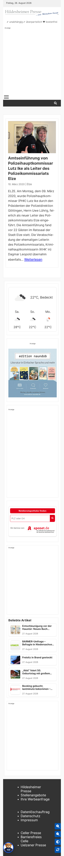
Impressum (29, 820)
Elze (29, 184)
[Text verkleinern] (58, 834)
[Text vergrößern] (58, 826)
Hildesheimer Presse (31, 789)
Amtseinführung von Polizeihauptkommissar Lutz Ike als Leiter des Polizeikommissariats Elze (30, 168)
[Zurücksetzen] (58, 850)
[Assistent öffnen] (8, 847)
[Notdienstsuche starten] (52, 518)
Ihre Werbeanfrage (35, 799)
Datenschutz (30, 816)
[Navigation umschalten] (6, 97)
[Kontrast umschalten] (58, 842)
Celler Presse (31, 833)
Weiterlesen (33, 259)
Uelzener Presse (33, 845)
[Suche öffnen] (55, 103)
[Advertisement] (32, 61)
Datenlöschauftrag (35, 812)
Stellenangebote (33, 795)
